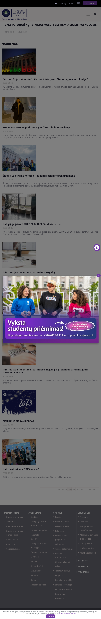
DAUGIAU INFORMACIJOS (67, 613)
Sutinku (50, 616)
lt (53, 4)
